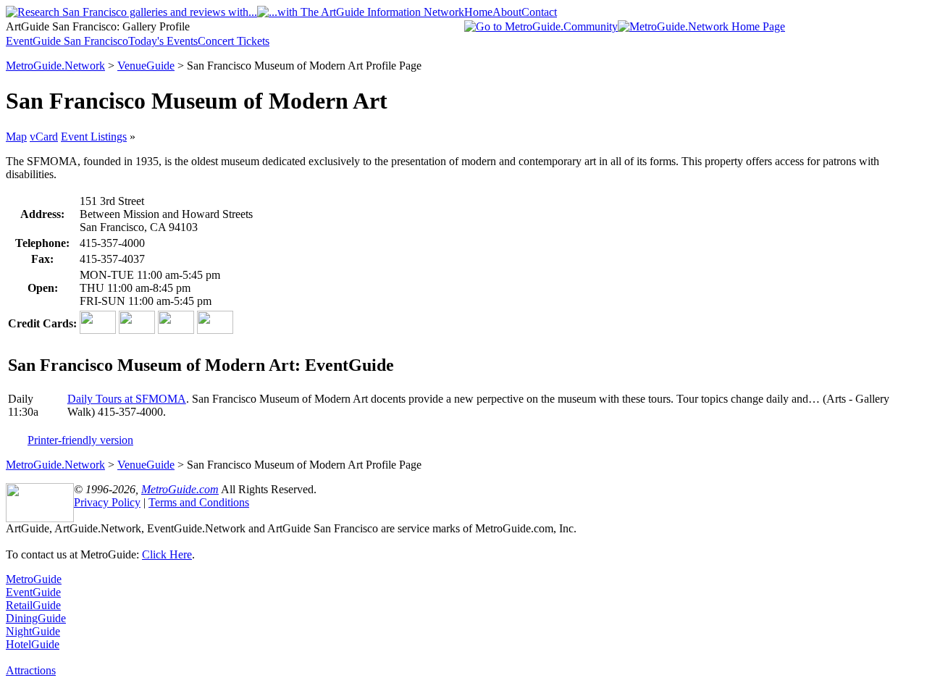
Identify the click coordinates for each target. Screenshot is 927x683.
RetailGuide (33, 605)
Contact (539, 12)
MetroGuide (34, 579)
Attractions (31, 670)
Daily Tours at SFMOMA (126, 399)
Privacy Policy (107, 502)
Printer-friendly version (80, 440)
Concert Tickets (233, 41)
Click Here (167, 554)
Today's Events (163, 41)
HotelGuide (32, 644)
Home (478, 12)
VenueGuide (146, 65)
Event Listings (94, 136)
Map (16, 136)
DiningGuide (36, 618)
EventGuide (33, 592)
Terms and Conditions (198, 502)
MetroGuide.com (180, 489)
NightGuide (33, 631)
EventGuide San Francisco (67, 41)
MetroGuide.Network (55, 65)
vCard (44, 136)
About (506, 12)
